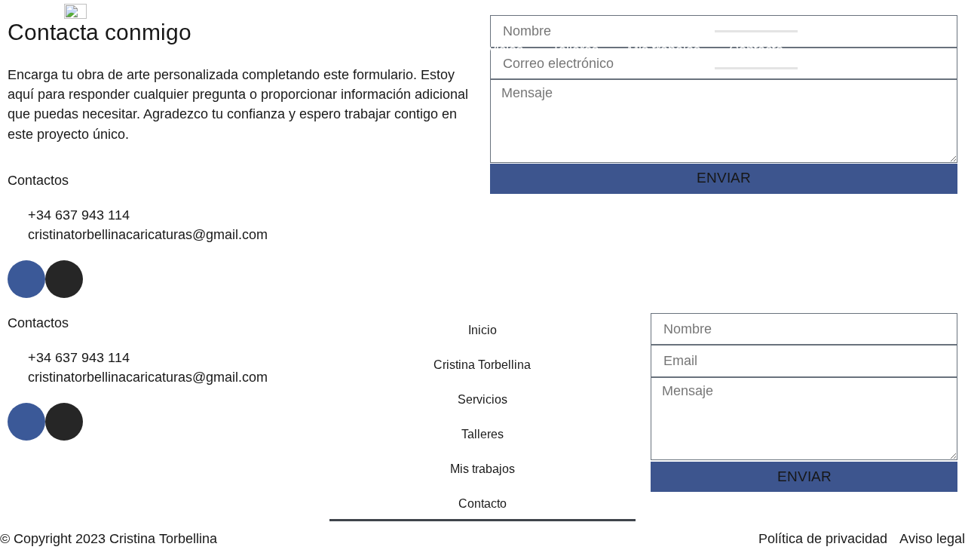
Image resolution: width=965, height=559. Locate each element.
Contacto (756, 49)
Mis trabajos (663, 49)
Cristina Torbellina (386, 49)
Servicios (495, 49)
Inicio (287, 49)
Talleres (575, 49)
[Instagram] (64, 279)
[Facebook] (26, 279)
